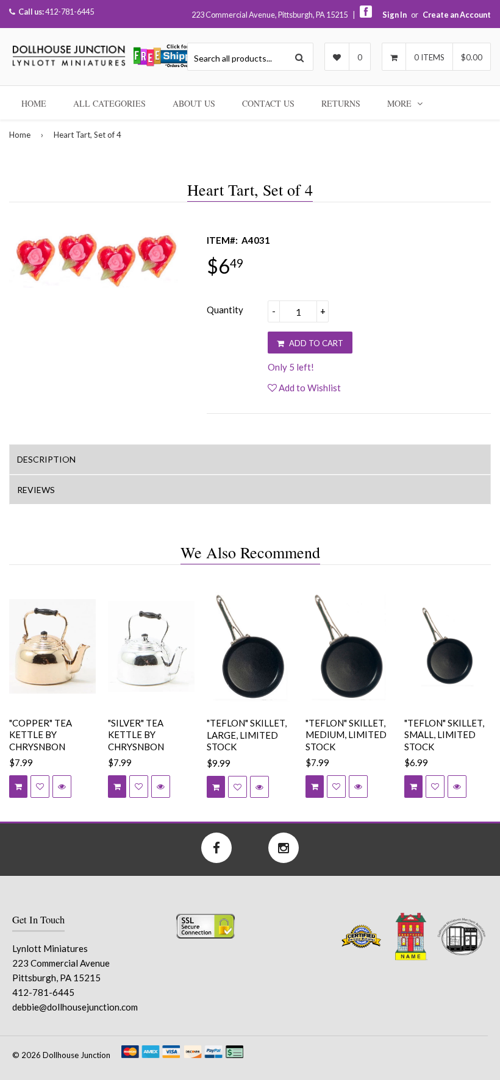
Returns (340, 103)
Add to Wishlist (309, 387)
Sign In (394, 15)
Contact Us (268, 103)
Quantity (225, 309)
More (400, 103)
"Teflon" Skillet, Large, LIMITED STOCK (247, 734)
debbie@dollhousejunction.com (75, 1006)
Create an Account (457, 15)
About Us (194, 103)
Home (33, 103)
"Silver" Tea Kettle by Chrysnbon (136, 734)
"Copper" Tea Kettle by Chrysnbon (40, 734)
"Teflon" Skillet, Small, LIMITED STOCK (444, 734)
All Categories (109, 103)
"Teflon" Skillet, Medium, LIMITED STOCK (346, 734)
